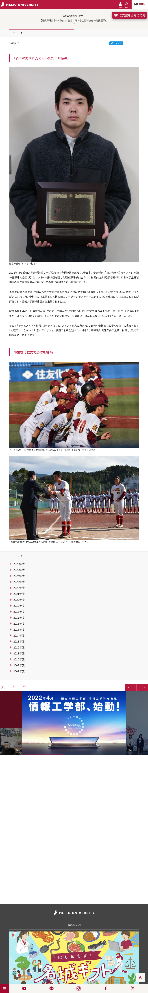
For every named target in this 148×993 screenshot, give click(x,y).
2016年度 (19, 624)
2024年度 (19, 576)
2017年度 (19, 618)
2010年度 (19, 659)
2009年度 (19, 665)
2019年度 (19, 606)
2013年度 (19, 641)
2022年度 (19, 588)
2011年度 (19, 653)
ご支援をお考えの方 (132, 15)
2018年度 (19, 612)
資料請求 (73, 925)
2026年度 (19, 564)
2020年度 (19, 600)
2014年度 (19, 635)
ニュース (18, 33)
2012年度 (19, 647)
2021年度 (19, 594)
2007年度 (19, 671)
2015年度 (19, 629)
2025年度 (19, 570)
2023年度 (19, 582)
